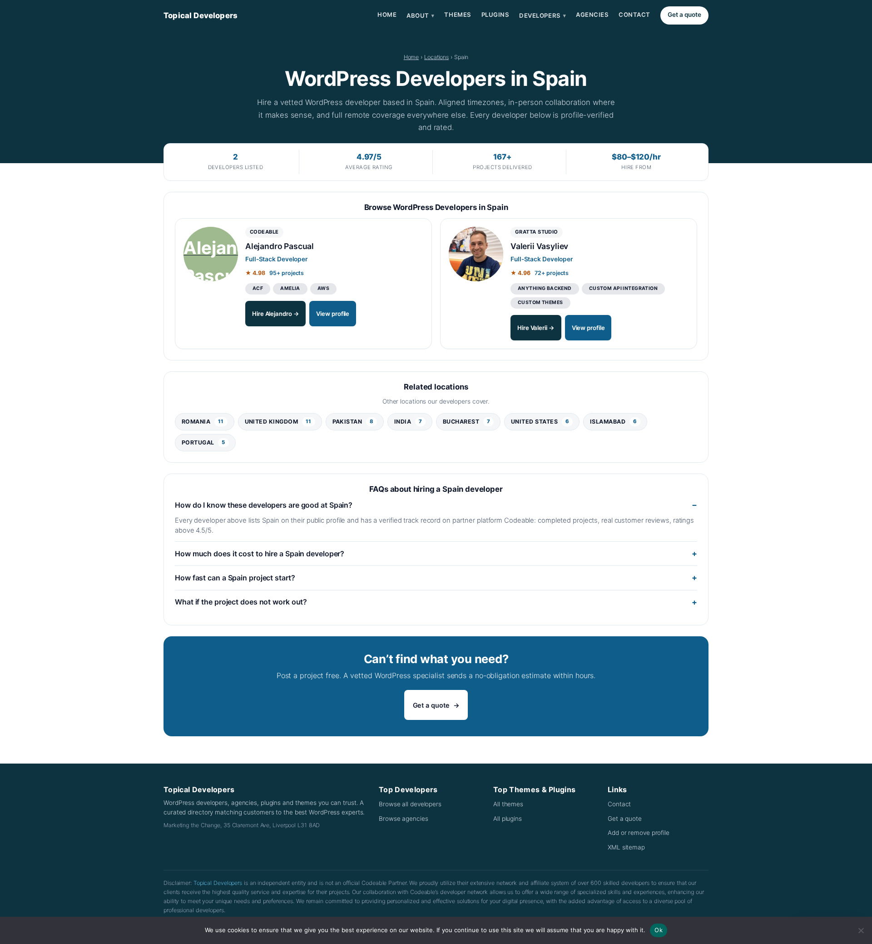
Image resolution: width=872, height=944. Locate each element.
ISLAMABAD (613, 421)
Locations (436, 57)
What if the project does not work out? (241, 601)
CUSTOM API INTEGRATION (623, 288)
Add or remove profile (638, 832)
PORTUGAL (203, 442)
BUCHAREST (466, 421)
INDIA (408, 421)
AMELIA (290, 288)
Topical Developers (201, 15)
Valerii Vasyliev (539, 246)
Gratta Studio (536, 232)
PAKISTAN (353, 421)
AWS (323, 288)
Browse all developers (410, 804)
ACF (258, 288)
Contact (634, 14)
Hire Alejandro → (275, 313)
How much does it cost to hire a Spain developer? (259, 553)
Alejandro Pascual (279, 246)
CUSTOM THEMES (540, 302)
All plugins (507, 818)
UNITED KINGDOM (278, 421)
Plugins (495, 14)
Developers (542, 15)
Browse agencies (403, 818)
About (420, 15)
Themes (457, 14)
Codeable (264, 232)
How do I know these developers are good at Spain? (263, 504)
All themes (508, 804)
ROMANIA (203, 421)
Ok (658, 930)
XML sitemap (626, 847)
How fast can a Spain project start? (235, 577)
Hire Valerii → (536, 327)
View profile (332, 313)
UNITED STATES (540, 421)
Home (386, 14)
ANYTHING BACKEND (545, 288)
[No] (860, 930)
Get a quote (684, 14)
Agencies (592, 14)
